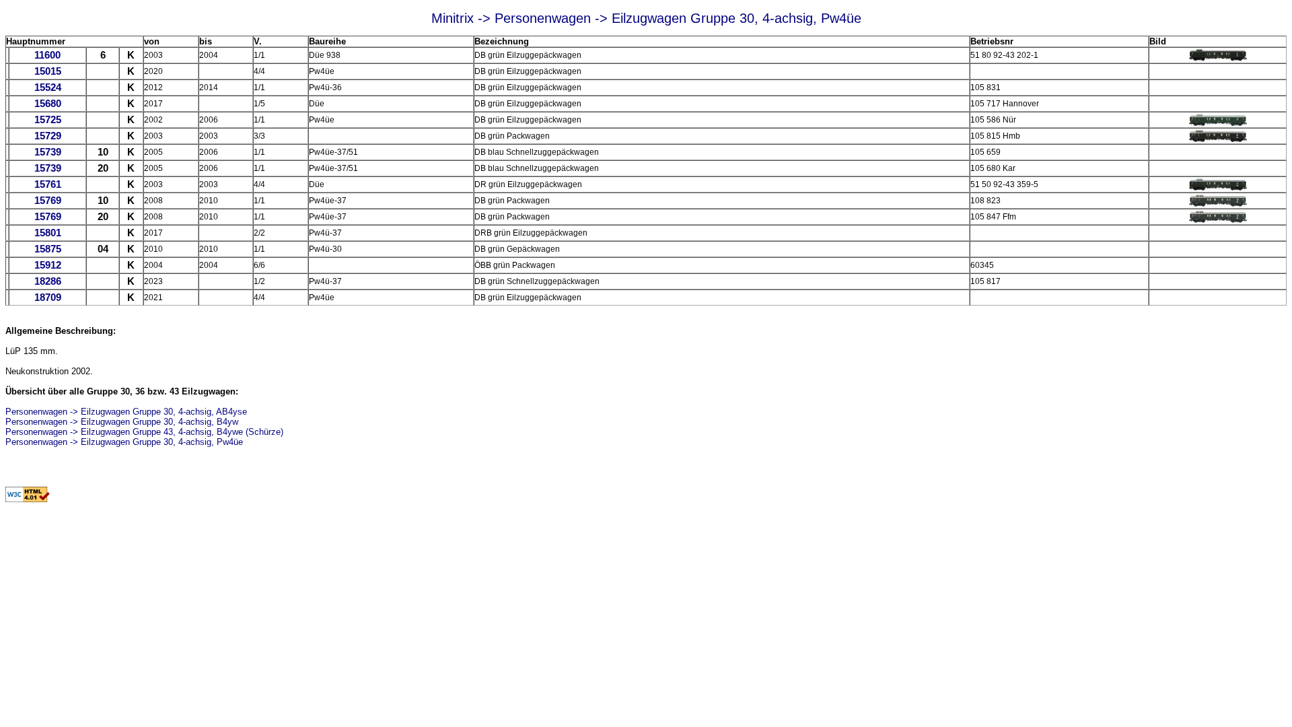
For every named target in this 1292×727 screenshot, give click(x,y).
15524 (47, 87)
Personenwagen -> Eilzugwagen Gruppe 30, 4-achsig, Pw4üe (124, 442)
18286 (47, 281)
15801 (47, 233)
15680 (47, 103)
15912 (47, 265)
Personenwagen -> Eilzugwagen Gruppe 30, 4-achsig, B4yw (121, 422)
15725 (47, 119)
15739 (47, 152)
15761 (47, 184)
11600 (47, 55)
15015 (47, 71)
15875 (47, 249)
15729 (47, 136)
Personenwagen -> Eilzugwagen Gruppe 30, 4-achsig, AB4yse (126, 412)
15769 (47, 200)
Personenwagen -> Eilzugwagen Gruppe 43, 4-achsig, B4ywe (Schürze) (144, 432)
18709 (47, 297)
